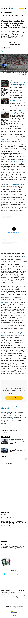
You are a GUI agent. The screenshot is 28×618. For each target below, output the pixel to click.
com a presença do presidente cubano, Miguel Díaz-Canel (13, 138)
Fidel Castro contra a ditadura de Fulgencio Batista (16, 100)
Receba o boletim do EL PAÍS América (10, 430)
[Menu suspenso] (2, 8)
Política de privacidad (8, 606)
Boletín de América (6, 544)
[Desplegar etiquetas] (26, 459)
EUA (25, 15)
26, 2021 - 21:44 (15, 44)
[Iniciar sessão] (26, 8)
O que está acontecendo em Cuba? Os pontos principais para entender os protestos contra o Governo (17, 441)
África (9, 15)
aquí (20, 467)
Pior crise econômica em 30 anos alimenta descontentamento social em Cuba (5, 122)
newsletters (4, 541)
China (22, 15)
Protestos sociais (14, 459)
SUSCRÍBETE (21, 8)
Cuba (9, 459)
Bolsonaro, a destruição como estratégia (13, 514)
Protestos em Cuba (5, 19)
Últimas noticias (5, 512)
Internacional (6, 12)
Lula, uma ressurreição (9, 517)
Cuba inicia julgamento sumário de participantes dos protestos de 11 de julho (4, 107)
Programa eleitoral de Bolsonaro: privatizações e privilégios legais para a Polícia (13, 524)
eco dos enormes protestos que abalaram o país (16, 111)
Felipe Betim (11, 453)
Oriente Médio (17, 15)
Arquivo (3, 556)
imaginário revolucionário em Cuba (17, 83)
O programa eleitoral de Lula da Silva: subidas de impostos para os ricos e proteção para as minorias (13, 520)
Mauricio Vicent (14, 42)
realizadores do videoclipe (12, 171)
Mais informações (4, 464)
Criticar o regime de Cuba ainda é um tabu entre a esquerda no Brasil (17, 450)
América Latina (4, 15)
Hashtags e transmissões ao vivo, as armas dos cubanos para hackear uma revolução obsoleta (4, 92)
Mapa (14, 606)
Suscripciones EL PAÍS (19, 606)
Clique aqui (14, 397)
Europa (13, 15)
